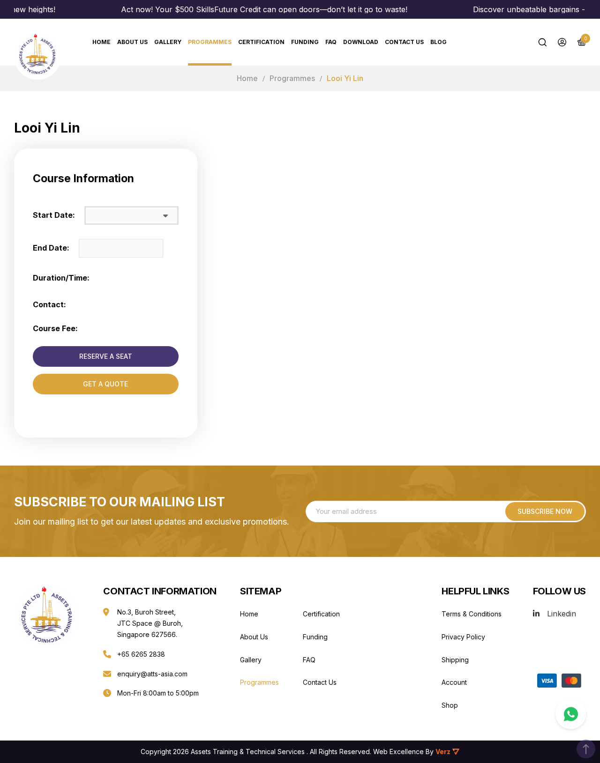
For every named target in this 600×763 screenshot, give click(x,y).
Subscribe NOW (545, 511)
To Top (586, 749)
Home (247, 78)
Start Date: (54, 215)
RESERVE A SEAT (105, 356)
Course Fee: (55, 328)
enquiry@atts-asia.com (152, 674)
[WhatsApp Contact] (570, 714)
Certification (261, 41)
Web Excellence (398, 752)
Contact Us (404, 41)
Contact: (49, 304)
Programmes (210, 41)
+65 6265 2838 (141, 654)
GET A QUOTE (105, 384)
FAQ (331, 41)
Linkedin (561, 613)
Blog (438, 41)
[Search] (542, 42)
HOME (101, 41)
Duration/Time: (61, 277)
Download (360, 41)
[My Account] (562, 42)
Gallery (167, 41)
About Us (132, 41)
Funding (305, 41)
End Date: (51, 247)
